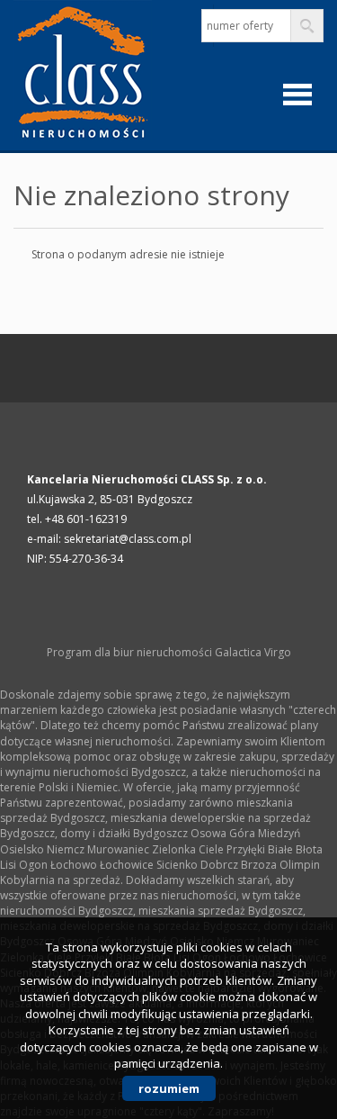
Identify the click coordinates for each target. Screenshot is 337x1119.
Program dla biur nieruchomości (131, 652)
